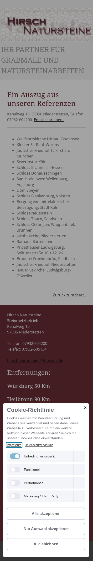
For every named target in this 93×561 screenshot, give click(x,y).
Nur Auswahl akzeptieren (46, 529)
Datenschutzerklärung (39, 445)
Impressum (14, 445)
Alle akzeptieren (46, 514)
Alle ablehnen (46, 544)
